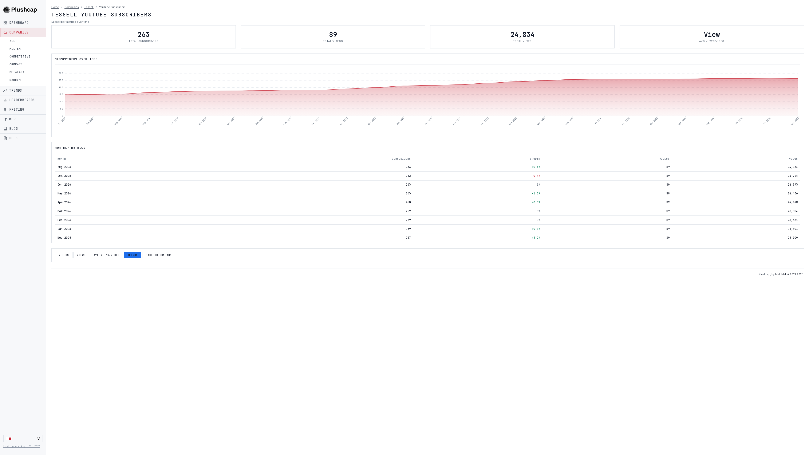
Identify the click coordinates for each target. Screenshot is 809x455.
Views (81, 255)
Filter (15, 49)
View (712, 34)
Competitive (20, 56)
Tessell (89, 7)
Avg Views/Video (106, 255)
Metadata (17, 72)
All (12, 41)
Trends (132, 255)
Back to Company (159, 255)
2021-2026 (796, 274)
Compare (16, 64)
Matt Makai (782, 274)
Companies (71, 7)
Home (55, 7)
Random (15, 80)
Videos (64, 255)
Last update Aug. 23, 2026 (21, 446)
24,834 (522, 34)
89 (333, 34)
